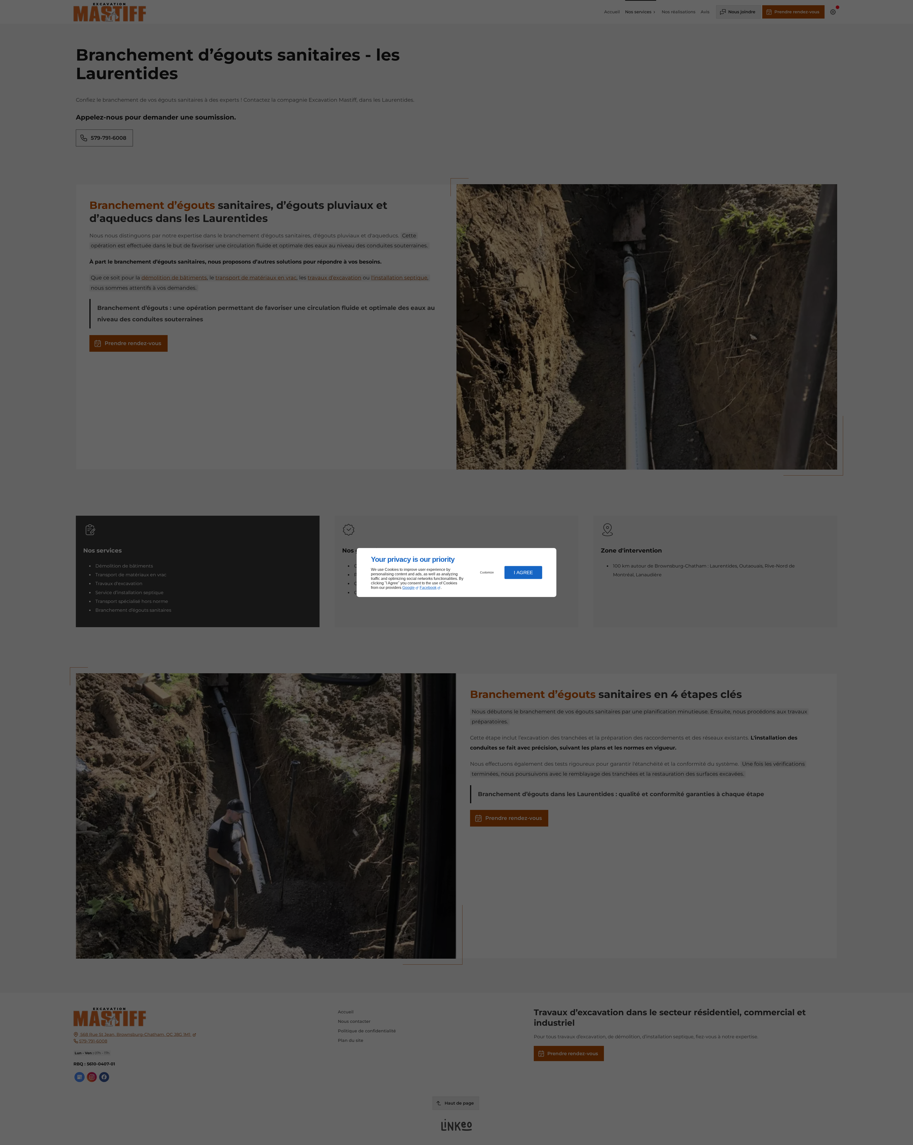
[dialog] (456, 572)
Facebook (428, 588)
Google (408, 588)
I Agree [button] (523, 572)
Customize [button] (487, 572)
